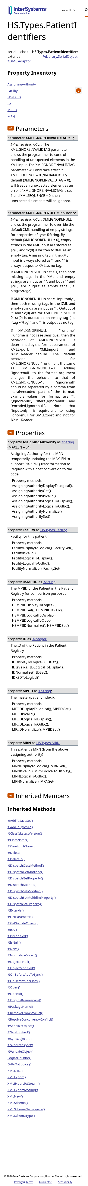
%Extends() (15, 910)
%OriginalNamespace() (24, 1000)
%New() (13, 949)
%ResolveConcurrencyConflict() (30, 1019)
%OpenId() (15, 993)
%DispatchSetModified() (25, 891)
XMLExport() (16, 1077)
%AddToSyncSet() (20, 827)
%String (68, 442)
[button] (10, 128)
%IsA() (12, 929)
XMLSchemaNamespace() (26, 1109)
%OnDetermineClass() (23, 981)
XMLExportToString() (22, 1090)
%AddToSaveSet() (20, 820)
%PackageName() (20, 1006)
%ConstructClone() (21, 846)
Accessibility (65, 1182)
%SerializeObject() (20, 1026)
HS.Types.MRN (48, 743)
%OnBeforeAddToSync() (25, 974)
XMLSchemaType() (21, 1115)
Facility (12, 91)
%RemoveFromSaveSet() (25, 1013)
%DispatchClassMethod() (25, 865)
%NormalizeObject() (22, 955)
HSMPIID (14, 97)
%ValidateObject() (20, 1051)
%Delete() (14, 852)
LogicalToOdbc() (19, 1058)
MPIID (12, 110)
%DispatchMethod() (22, 884)
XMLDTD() (15, 1070)
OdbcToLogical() (19, 1064)
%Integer (39, 639)
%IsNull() (14, 942)
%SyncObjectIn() (19, 1038)
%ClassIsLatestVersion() (24, 833)
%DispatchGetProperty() (25, 878)
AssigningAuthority (21, 84)
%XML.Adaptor (19, 61)
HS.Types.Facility (53, 530)
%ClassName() (17, 840)
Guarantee (45, 1182)
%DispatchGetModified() (25, 872)
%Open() (13, 987)
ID (9, 103)
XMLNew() (15, 1096)
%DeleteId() (16, 859)
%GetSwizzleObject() (22, 923)
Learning (68, 9)
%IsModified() (17, 936)
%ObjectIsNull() (18, 961)
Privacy (18, 1182)
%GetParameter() (20, 917)
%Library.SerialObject (60, 56)
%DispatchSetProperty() (24, 904)
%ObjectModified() (21, 968)
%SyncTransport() (20, 1045)
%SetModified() (18, 1032)
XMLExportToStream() (23, 1083)
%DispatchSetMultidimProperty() (31, 897)
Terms (29, 1182)
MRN (11, 116)
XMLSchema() (17, 1102)
